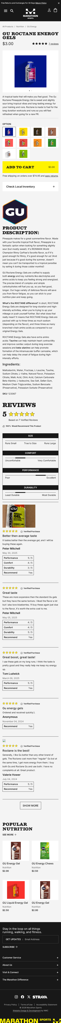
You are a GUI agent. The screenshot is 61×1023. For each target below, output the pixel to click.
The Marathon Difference (15, 979)
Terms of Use (27, 1004)
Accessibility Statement (46, 1004)
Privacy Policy (10, 1004)
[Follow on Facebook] (22, 996)
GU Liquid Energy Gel (15, 902)
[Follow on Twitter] (28, 996)
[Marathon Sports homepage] (30, 14)
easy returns (51, 175)
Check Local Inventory (20, 186)
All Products (8, 26)
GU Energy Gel (11, 863)
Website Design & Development (27, 1010)
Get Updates (13, 939)
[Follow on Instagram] (16, 996)
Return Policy (41, 3)
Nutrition (20, 26)
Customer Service (12, 957)
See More (8, 834)
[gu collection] (15, 223)
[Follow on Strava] (40, 997)
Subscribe (9, 947)
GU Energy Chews (42, 863)
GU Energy (32, 26)
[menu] (9, 11)
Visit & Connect (11, 972)
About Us (7, 965)
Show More (30, 805)
